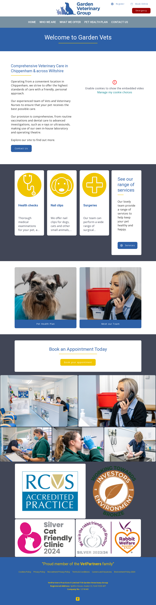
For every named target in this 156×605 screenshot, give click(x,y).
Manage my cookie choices (114, 92)
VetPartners (90, 564)
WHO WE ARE (47, 22)
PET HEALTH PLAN (96, 22)
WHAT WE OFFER (70, 22)
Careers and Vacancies (102, 572)
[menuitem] (78, 599)
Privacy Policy (39, 572)
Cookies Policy (25, 572)
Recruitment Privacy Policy (59, 572)
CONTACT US (119, 22)
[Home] (78, 8)
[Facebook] (78, 599)
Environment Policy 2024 (124, 572)
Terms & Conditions (81, 572)
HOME (32, 22)
